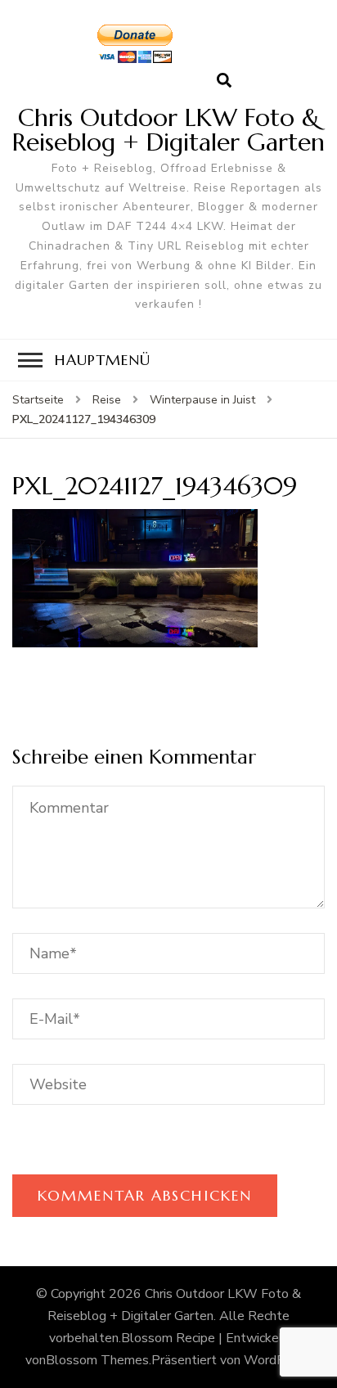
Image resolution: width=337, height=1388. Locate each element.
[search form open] (224, 81)
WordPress (277, 1360)
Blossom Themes (97, 1360)
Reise (106, 400)
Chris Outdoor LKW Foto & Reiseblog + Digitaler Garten (168, 129)
